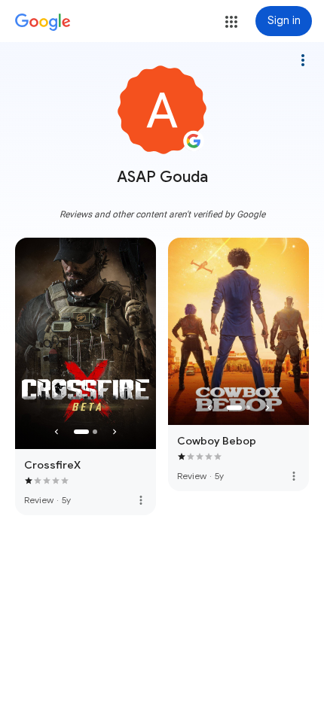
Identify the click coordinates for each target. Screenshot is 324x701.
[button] (231, 22)
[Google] (43, 23)
